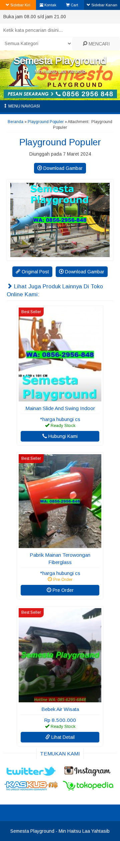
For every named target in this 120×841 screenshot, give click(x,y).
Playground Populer (46, 121)
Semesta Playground (60, 60)
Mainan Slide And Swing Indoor (60, 408)
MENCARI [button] (98, 43)
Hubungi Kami (62, 436)
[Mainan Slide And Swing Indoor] (60, 398)
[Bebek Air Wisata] (60, 699)
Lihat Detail (62, 737)
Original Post (34, 271)
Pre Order (62, 590)
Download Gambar (62, 168)
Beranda (15, 121)
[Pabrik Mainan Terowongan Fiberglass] (60, 544)
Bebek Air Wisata (60, 709)
